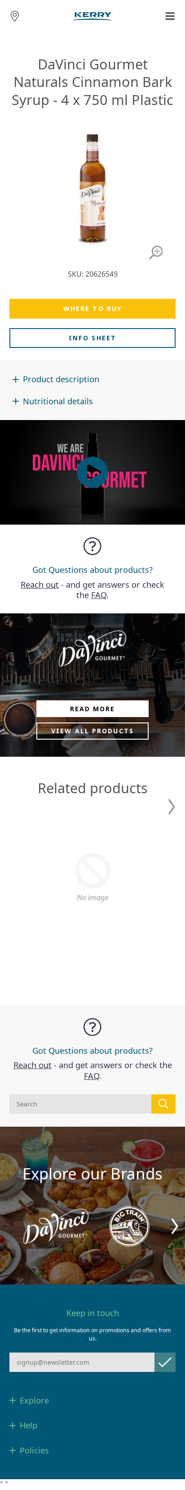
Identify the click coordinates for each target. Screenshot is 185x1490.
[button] (172, 807)
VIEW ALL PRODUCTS (92, 731)
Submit (165, 1362)
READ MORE (92, 708)
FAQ (98, 595)
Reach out (40, 584)
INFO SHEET (92, 338)
